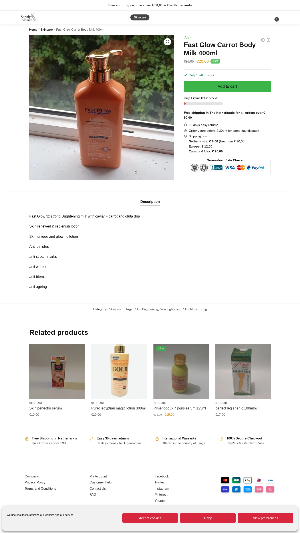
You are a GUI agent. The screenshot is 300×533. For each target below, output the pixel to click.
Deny (208, 518)
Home (33, 29)
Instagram (162, 488)
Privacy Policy (35, 482)
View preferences (265, 518)
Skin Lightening (170, 309)
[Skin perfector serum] (57, 371)
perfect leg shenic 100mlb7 (236, 408)
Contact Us (97, 488)
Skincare (47, 29)
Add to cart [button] (57, 424)
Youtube (160, 501)
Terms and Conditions (40, 488)
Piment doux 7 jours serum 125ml (179, 408)
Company (32, 476)
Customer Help (100, 482)
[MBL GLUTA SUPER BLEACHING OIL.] (263, 40)
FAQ (92, 494)
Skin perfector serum (45, 408)
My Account (98, 476)
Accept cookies (150, 518)
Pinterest (161, 494)
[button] (167, 41)
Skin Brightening (146, 309)
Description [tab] (150, 202)
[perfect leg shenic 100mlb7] (243, 371)
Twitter (159, 482)
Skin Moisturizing (195, 309)
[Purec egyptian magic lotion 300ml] (119, 371)
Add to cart (227, 86)
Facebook (162, 476)
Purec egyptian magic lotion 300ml (118, 408)
